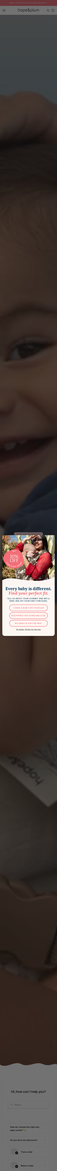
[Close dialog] (52, 538)
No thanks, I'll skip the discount (28, 629)
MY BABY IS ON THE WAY (28, 623)
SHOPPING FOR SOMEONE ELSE (28, 615)
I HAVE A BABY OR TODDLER (28, 608)
